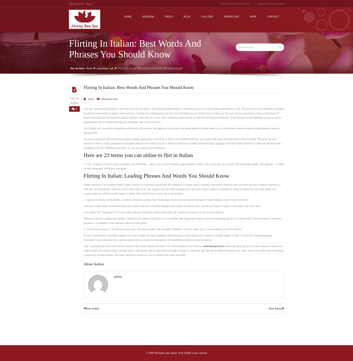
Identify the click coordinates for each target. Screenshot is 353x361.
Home (89, 68)
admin (91, 99)
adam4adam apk (105, 68)
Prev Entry (92, 308)
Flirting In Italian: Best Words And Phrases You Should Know (139, 87)
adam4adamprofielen (214, 246)
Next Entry (275, 308)
